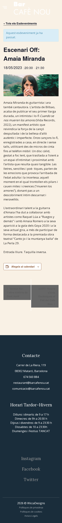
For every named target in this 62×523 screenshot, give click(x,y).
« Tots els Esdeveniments (20, 23)
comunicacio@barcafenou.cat (31, 389)
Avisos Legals (31, 515)
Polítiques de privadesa (31, 507)
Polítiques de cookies (31, 511)
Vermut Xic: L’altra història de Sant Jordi (17, 292)
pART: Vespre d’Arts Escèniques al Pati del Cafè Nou (46, 296)
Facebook (31, 469)
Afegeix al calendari (23, 266)
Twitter (31, 479)
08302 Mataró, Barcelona (31, 371)
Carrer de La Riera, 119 (31, 365)
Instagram (31, 458)
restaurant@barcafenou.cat (31, 383)
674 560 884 (31, 377)
